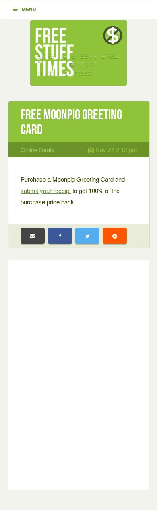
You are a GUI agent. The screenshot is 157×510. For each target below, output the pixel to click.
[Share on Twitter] (87, 236)
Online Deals (37, 149)
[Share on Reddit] (115, 236)
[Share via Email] (33, 236)
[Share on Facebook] (60, 236)
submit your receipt (46, 190)
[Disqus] (78, 373)
